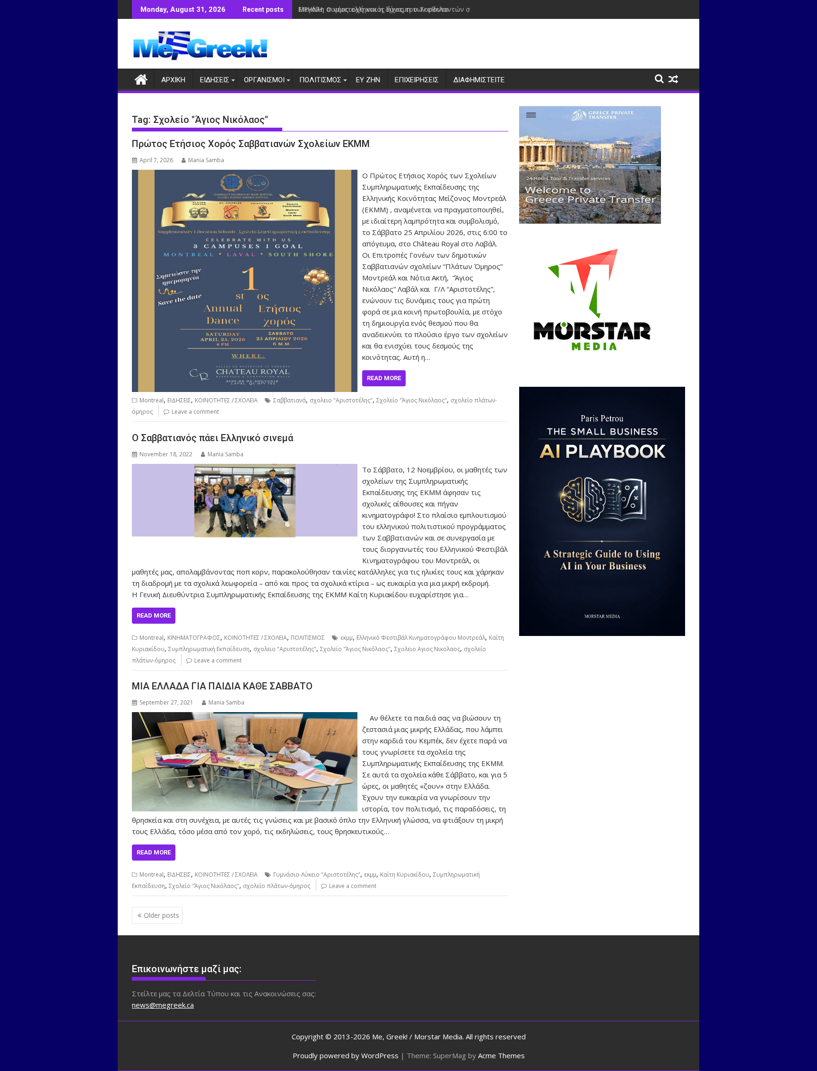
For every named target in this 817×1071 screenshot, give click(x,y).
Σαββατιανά (289, 400)
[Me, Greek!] (141, 78)
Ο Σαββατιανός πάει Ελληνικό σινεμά (212, 438)
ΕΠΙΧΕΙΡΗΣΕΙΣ (417, 80)
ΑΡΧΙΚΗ (173, 80)
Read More (384, 378)
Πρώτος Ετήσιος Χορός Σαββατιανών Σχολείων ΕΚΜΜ (251, 143)
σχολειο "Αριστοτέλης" (341, 400)
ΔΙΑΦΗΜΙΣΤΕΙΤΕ (478, 80)
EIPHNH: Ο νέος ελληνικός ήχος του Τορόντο (373, 9)
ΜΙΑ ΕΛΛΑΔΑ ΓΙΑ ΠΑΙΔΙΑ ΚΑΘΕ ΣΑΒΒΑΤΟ (222, 686)
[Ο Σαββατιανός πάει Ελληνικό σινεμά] (244, 469)
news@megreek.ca (163, 1005)
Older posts (161, 915)
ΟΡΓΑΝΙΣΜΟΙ (264, 80)
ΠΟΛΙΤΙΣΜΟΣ (320, 80)
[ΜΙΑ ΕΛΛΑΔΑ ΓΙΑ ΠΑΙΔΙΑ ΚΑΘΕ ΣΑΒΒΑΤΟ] (244, 718)
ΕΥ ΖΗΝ (368, 80)
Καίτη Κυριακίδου (404, 875)
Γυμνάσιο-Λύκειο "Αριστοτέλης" (316, 875)
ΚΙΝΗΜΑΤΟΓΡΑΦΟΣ (193, 638)
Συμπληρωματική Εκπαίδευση (209, 649)
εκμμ (346, 638)
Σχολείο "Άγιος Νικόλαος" (411, 400)
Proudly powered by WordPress (346, 1055)
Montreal (151, 400)
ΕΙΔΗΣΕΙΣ (214, 80)
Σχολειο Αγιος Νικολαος (427, 649)
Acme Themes (501, 1055)
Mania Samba (206, 160)
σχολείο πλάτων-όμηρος (276, 886)
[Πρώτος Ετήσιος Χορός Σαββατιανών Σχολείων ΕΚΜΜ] (244, 175)
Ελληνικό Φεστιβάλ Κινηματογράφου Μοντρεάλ (420, 638)
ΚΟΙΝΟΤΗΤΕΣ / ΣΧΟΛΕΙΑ (226, 400)
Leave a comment (195, 412)
